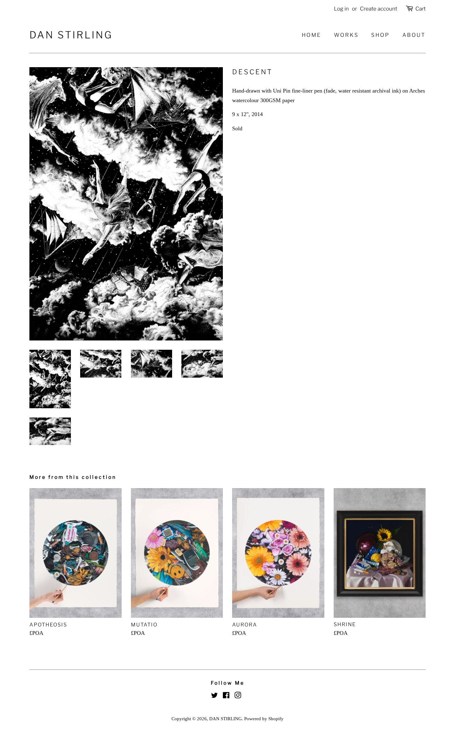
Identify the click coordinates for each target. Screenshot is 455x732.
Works (346, 35)
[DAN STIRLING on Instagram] (237, 696)
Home (311, 35)
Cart (420, 9)
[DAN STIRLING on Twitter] (214, 696)
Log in (341, 9)
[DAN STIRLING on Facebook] (226, 696)
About (414, 35)
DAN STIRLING (71, 35)
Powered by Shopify (264, 718)
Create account (378, 9)
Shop (380, 35)
